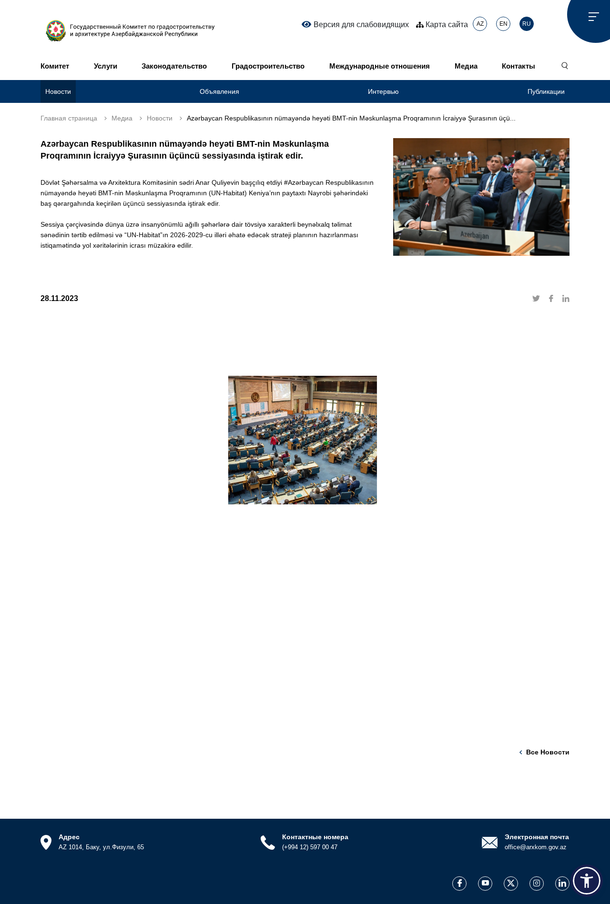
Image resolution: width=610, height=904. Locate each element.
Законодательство (174, 66)
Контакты (518, 66)
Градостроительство (268, 66)
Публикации (546, 91)
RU (526, 23)
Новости (58, 91)
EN (503, 23)
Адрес (69, 837)
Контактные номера (315, 837)
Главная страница (69, 118)
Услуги (105, 66)
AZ (480, 23)
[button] (586, 880)
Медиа (466, 66)
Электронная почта (537, 837)
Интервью (383, 91)
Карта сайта (446, 24)
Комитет (55, 66)
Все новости (547, 752)
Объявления (219, 91)
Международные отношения (379, 66)
